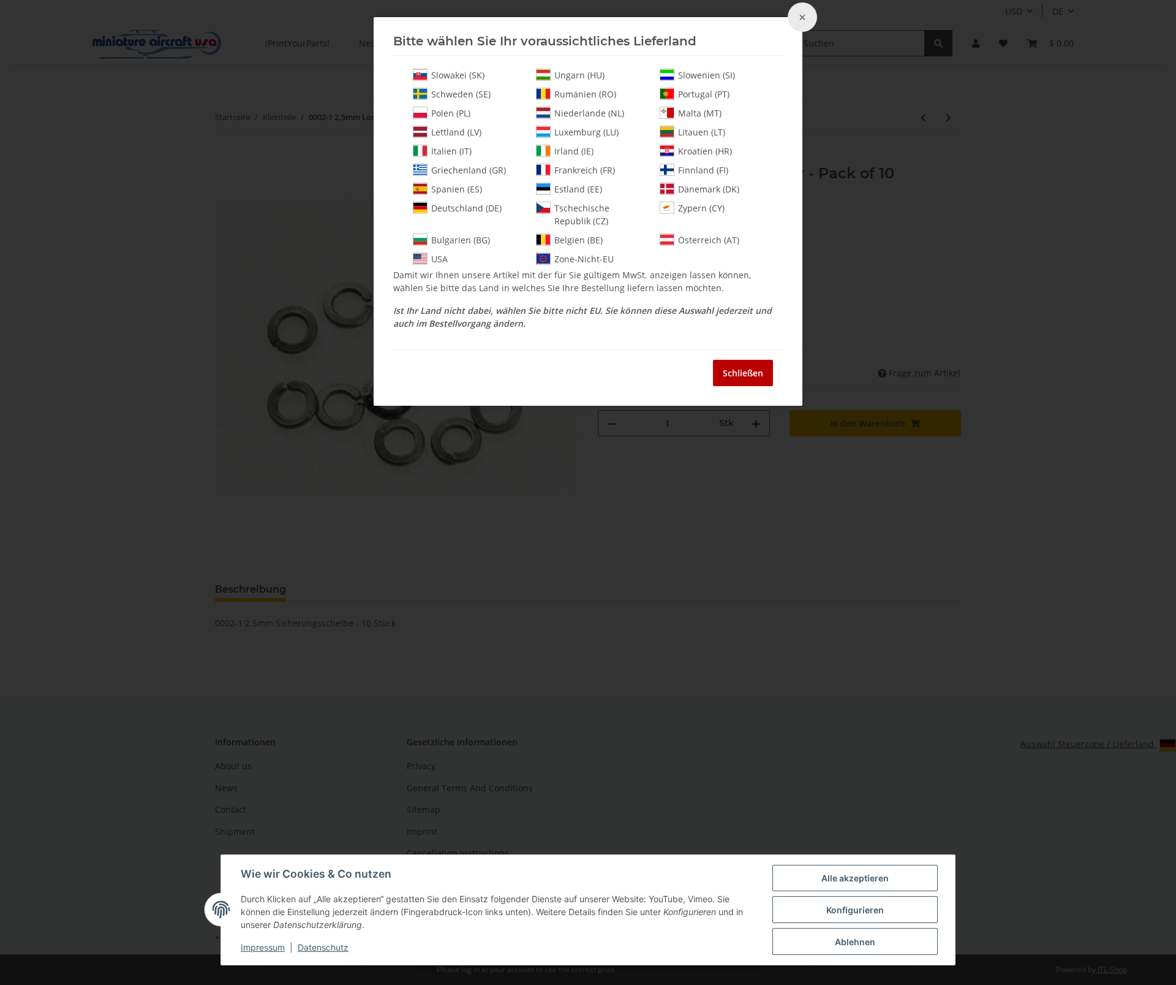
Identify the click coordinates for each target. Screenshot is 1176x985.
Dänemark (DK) (708, 189)
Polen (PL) (450, 113)
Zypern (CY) (701, 208)
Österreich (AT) (708, 240)
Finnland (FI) (703, 170)
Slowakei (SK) (457, 75)
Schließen (743, 373)
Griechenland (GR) (468, 170)
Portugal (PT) (703, 94)
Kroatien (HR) (705, 151)
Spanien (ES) (456, 189)
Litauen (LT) (701, 132)
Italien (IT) (451, 151)
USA (439, 259)
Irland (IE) (574, 151)
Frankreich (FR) (584, 170)
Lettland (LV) (456, 132)
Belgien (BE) (578, 240)
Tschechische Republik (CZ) (581, 214)
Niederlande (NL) (589, 113)
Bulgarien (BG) (460, 240)
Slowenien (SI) (706, 75)
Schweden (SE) (461, 94)
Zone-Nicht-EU (584, 259)
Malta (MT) (700, 113)
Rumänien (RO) (585, 94)
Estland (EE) (578, 189)
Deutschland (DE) (466, 208)
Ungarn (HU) (579, 75)
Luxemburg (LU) (586, 132)
